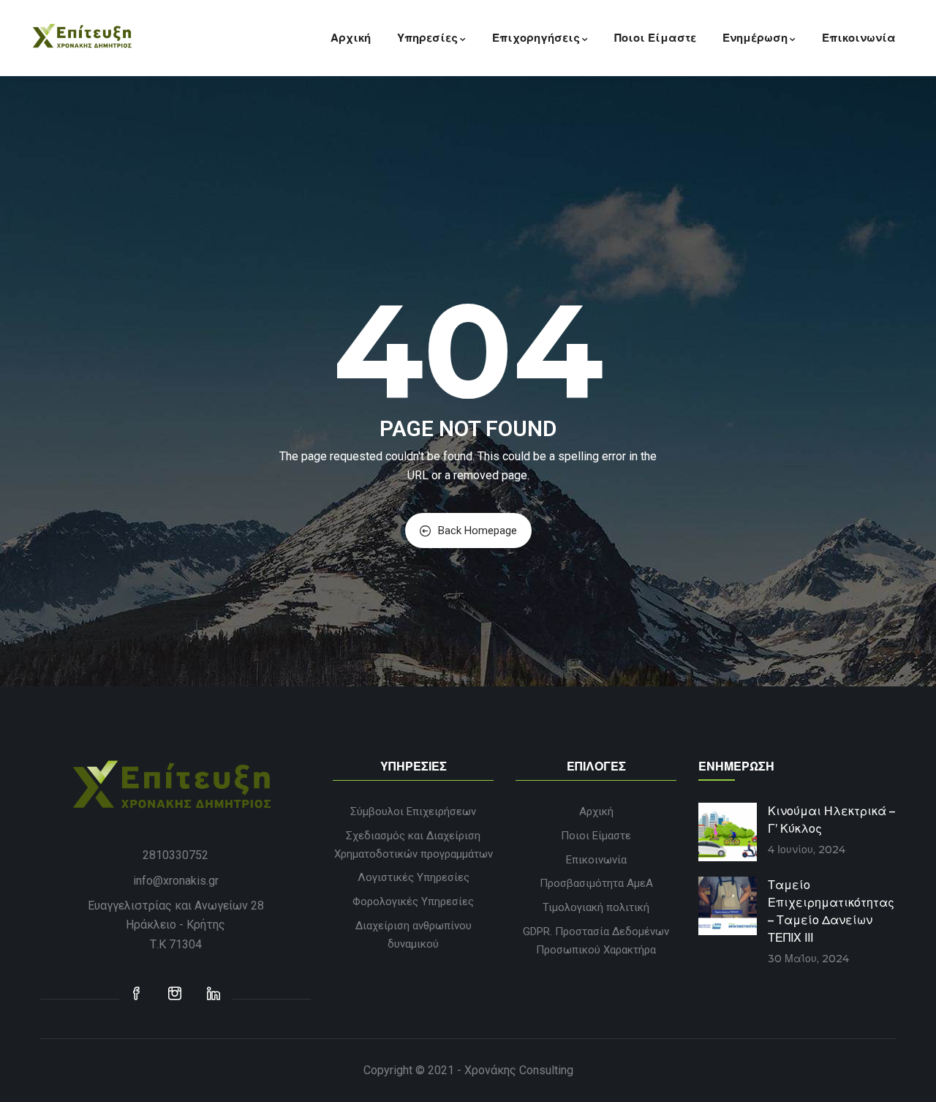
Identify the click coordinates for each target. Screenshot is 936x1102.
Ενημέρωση (755, 38)
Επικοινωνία (859, 38)
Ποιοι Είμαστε (655, 38)
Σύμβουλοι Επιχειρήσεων (413, 811)
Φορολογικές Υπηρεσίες (413, 901)
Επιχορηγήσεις (536, 38)
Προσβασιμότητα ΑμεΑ (596, 883)
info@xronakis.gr (176, 881)
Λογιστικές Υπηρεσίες (413, 877)
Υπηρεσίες (427, 38)
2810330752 (175, 855)
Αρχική (351, 38)
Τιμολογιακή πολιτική (596, 907)
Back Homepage (477, 530)
